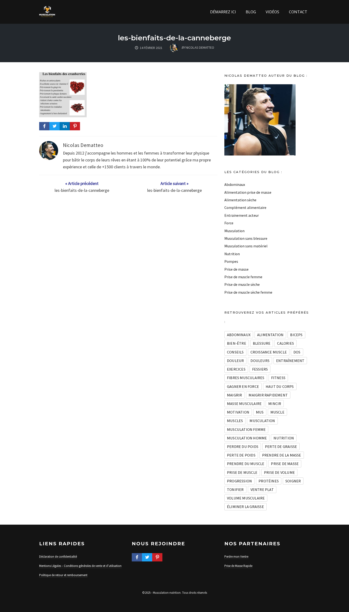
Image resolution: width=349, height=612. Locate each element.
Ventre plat (262, 489)
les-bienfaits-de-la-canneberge (174, 37)
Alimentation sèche (240, 200)
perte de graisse (281, 446)
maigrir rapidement (268, 395)
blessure (262, 343)
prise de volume (279, 472)
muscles (235, 420)
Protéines (269, 481)
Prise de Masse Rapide (238, 566)
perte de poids (241, 455)
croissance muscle (268, 352)
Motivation (238, 412)
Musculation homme (247, 438)
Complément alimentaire (245, 207)
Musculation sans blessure (245, 238)
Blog (251, 11)
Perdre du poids (242, 446)
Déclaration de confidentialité (58, 557)
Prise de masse (236, 269)
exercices (236, 369)
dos (297, 352)
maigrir (234, 395)
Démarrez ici (223, 11)
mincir (274, 403)
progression (239, 481)
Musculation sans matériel (246, 246)
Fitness (278, 377)
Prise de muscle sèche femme (248, 292)
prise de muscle (242, 472)
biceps (296, 334)
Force (228, 223)
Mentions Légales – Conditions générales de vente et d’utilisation (80, 566)
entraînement (290, 360)
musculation (262, 420)
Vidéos (272, 11)
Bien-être (236, 343)
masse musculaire (244, 403)
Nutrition (232, 253)
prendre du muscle (245, 463)
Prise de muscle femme (243, 276)
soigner (293, 481)
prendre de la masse (281, 455)
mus (260, 412)
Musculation (234, 230)
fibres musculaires (245, 377)
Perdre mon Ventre (236, 557)
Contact (298, 11)
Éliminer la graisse (245, 506)
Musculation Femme (246, 429)
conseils (235, 352)
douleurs (259, 360)
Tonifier (235, 489)
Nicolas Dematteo (83, 145)
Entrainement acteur (241, 215)
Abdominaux (234, 184)
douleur (235, 360)
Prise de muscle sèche (242, 284)
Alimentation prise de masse (247, 192)
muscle (277, 412)
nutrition (284, 438)
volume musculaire (246, 498)
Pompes (231, 261)
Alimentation (270, 334)
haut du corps (280, 386)
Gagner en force (243, 386)
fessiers (260, 369)
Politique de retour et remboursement (63, 575)
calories (285, 343)
